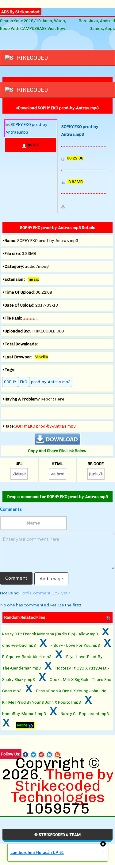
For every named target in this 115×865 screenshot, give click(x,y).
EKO (23, 382)
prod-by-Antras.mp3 (51, 382)
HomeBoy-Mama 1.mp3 (24, 713)
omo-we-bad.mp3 (19, 645)
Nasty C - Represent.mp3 (85, 713)
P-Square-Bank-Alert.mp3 (27, 656)
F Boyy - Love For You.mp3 (75, 645)
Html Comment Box (39, 592)
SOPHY (10, 382)
